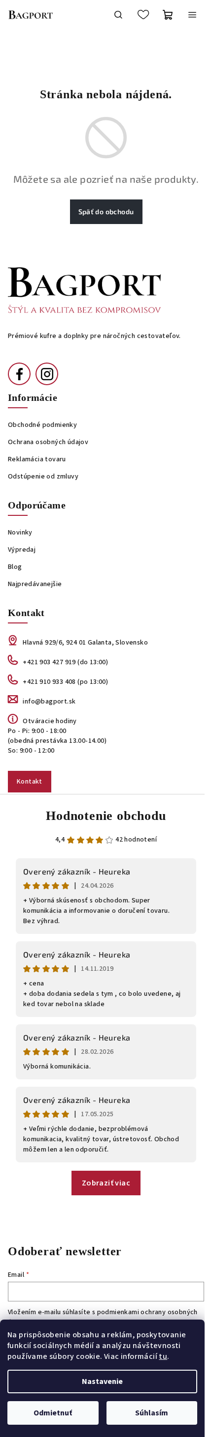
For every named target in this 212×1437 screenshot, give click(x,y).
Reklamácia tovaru (37, 459)
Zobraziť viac (106, 1183)
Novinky (20, 532)
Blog (15, 567)
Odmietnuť (53, 1413)
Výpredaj (21, 550)
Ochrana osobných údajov (48, 442)
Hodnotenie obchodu (106, 816)
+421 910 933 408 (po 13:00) (65, 682)
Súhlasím (151, 1413)
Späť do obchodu (106, 211)
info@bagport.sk (49, 701)
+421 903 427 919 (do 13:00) (65, 662)
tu (163, 1356)
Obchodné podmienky (42, 425)
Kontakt (29, 782)
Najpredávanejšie (35, 584)
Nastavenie (102, 1381)
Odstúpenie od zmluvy (43, 476)
